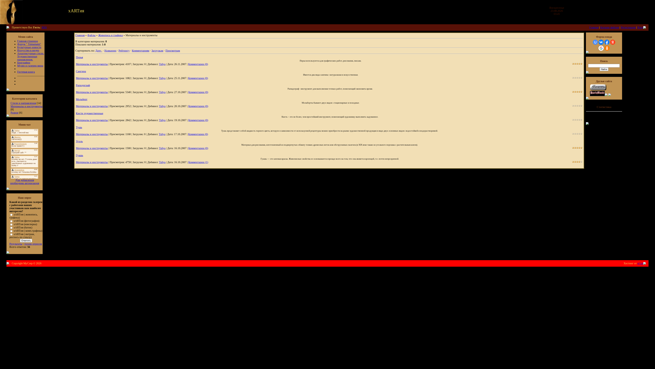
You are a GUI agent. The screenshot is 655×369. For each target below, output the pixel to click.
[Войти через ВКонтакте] (601, 42)
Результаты (15, 243)
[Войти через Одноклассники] (607, 48)
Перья (79, 57)
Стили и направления (23, 103)
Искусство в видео (28, 50)
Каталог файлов (609, 27)
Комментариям (140, 50)
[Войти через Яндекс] (612, 42)
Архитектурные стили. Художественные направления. (30, 56)
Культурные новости (29, 47)
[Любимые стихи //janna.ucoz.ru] (598, 89)
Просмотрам (172, 50)
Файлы (91, 35)
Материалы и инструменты (26, 106)
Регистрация (628, 27)
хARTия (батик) (23, 227)
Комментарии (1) (198, 162)
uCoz (640, 263)
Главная (594, 27)
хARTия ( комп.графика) (28, 230)
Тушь (79, 127)
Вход (640, 27)
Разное (14, 112)
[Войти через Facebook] (606, 42)
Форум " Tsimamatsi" (29, 44)
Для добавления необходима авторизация (24, 182)
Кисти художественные (89, 113)
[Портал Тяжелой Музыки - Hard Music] (597, 95)
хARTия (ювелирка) (25, 224)
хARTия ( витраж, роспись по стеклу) (22, 236)
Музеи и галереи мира (30, 65)
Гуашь (79, 155)
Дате (98, 50)
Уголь (79, 141)
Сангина (81, 71)
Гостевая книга (26, 71)
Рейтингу (124, 50)
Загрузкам (157, 50)
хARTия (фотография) (26, 221)
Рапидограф (83, 85)
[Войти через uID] (595, 42)
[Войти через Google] (601, 48)
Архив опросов (33, 243)
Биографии (23, 62)
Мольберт (81, 99)
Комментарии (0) (198, 64)
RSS (44, 27)
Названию (110, 50)
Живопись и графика (110, 35)
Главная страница (27, 41)
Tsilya (162, 64)
